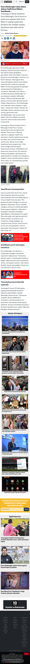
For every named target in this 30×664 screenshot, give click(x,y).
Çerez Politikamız (24, 625)
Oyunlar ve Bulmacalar (15, 607)
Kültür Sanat (15, 618)
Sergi (15, 627)
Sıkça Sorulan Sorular (24, 639)
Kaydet (26, 509)
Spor (3, 35)
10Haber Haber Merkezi (11, 33)
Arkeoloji (15, 621)
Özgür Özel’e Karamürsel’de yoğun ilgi (15, 391)
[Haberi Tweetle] (2, 38)
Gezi (5, 632)
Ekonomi (5, 621)
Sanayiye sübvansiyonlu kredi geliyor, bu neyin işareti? (13, 332)
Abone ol (21, 1)
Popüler (5, 627)
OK (26, 653)
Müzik (15, 622)
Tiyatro (15, 626)
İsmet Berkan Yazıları (15, 650)
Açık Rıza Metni (24, 632)
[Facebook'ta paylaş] (5, 38)
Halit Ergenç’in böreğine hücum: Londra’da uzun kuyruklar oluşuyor (14, 430)
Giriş (27, 1)
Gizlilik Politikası (24, 635)
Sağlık (5, 626)
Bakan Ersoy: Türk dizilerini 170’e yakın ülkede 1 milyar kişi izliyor (15, 453)
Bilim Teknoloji (5, 630)
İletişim (24, 646)
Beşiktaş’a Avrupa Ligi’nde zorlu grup (15, 492)
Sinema (15, 624)
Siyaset (5, 619)
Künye (24, 644)
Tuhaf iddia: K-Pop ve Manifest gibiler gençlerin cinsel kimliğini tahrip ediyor (13, 372)
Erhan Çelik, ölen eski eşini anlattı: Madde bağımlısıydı (13, 352)
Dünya (5, 622)
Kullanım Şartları (24, 621)
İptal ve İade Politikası (24, 628)
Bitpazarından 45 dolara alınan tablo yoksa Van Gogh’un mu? (14, 411)
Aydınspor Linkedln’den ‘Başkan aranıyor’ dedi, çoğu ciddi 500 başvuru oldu (13, 473)
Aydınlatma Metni (25, 618)
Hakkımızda (24, 643)
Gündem (5, 617)
